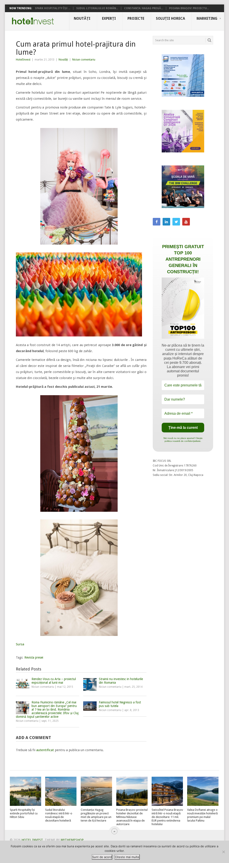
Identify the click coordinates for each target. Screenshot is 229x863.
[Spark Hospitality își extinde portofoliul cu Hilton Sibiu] (25, 791)
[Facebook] (156, 222)
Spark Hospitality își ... (52, 8)
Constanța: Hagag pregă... (143, 8)
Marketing (207, 18)
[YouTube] (186, 222)
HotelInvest (23, 59)
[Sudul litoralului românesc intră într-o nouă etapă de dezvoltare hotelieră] (60, 791)
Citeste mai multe (127, 857)
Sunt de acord (102, 857)
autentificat (45, 750)
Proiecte (135, 18)
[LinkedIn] (166, 222)
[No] (223, 852)
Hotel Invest (32, 21)
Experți (109, 18)
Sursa (20, 644)
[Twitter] (176, 222)
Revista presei (33, 657)
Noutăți (82, 18)
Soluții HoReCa (170, 18)
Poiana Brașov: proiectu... (189, 8)
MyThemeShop (72, 840)
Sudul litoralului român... (97, 8)
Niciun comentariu (83, 59)
